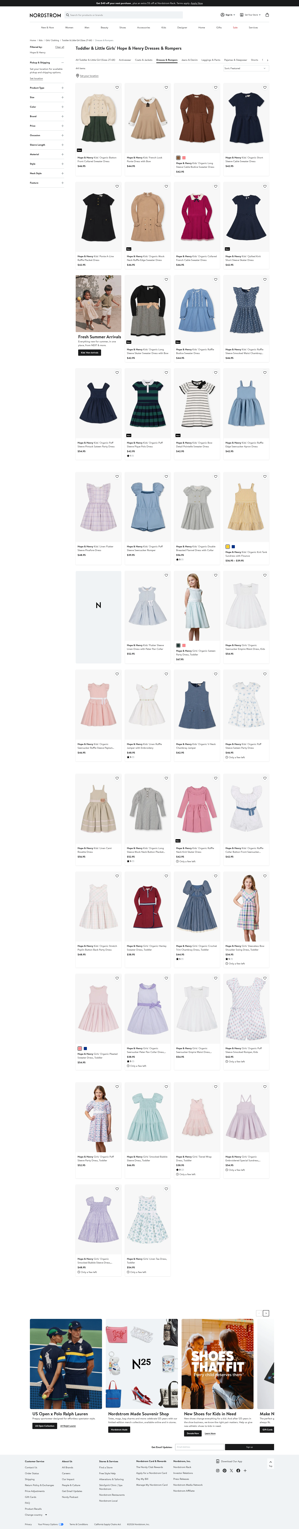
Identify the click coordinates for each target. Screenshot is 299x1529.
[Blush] (183, 157)
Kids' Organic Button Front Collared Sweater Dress (97, 159)
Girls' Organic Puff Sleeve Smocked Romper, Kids (243, 1050)
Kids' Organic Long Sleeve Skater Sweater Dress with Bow (147, 351)
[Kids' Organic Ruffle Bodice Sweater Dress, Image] (197, 310)
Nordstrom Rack (182, 1467)
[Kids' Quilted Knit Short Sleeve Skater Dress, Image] (246, 217)
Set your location (89, 75)
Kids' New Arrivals (89, 352)
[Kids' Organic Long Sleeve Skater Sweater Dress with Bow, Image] (148, 310)
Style (32, 163)
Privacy (28, 1524)
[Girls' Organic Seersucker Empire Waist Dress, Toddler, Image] (197, 1009)
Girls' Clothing (52, 40)
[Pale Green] (178, 645)
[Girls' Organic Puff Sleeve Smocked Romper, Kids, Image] (246, 1009)
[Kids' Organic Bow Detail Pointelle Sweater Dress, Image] (197, 403)
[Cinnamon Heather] (178, 157)
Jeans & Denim (189, 60)
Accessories (143, 27)
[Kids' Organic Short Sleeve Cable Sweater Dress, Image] (246, 118)
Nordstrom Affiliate (184, 1490)
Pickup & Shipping (40, 62)
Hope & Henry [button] (37, 52)
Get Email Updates (72, 1491)
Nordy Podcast (70, 1497)
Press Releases (181, 1479)
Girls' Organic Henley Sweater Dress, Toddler (146, 947)
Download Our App (231, 1461)
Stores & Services (108, 1461)
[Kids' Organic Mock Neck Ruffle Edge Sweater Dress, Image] (148, 217)
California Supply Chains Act (107, 1524)
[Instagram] (218, 1471)
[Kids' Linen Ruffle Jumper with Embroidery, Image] (148, 705)
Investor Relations (183, 1473)
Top (270, 1466)
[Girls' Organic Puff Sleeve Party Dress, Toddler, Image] (98, 1117)
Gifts (219, 27)
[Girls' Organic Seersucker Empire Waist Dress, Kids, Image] (246, 606)
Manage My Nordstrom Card (152, 1484)
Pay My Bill (142, 1479)
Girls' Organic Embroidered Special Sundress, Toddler (242, 1160)
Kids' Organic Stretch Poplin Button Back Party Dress (97, 947)
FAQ (27, 1503)
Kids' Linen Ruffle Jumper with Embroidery (144, 745)
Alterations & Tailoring (111, 1479)
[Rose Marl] (79, 1048)
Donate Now (193, 1433)
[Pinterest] (224, 1471)
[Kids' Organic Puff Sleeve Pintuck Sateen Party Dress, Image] (98, 403)
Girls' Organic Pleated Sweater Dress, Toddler (98, 1055)
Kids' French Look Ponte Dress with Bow (144, 159)
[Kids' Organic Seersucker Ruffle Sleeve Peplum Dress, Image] (98, 705)
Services (253, 27)
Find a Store (105, 1467)
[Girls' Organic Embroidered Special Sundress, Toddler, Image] (246, 1117)
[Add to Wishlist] (117, 87)
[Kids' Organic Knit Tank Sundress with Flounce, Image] (246, 507)
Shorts (254, 60)
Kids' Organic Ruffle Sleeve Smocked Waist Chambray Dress (244, 353)
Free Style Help (107, 1473)
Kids (163, 27)
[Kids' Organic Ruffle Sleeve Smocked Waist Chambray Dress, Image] (246, 310)
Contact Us (31, 1467)
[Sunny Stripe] (227, 546)
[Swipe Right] (266, 1313)
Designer (182, 27)
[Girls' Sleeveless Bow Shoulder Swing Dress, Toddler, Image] (246, 907)
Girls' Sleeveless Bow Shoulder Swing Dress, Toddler (244, 947)
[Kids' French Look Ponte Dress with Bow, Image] (148, 118)
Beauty (104, 27)
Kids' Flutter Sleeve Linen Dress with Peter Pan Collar (145, 647)
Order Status (32, 1473)
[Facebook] (238, 1471)
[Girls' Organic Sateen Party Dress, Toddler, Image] (197, 606)
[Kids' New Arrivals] (98, 303)
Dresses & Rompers (167, 60)
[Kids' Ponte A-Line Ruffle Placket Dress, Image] (98, 217)
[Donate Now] (218, 1364)
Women (69, 27)
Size (32, 97)
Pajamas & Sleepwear (235, 60)
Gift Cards (268, 1429)
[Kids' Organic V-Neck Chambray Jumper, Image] (197, 705)
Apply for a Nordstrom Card (151, 1473)
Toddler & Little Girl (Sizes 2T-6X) (77, 40)
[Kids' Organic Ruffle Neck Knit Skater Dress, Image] (197, 809)
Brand (33, 116)
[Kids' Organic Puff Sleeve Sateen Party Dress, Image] (246, 705)
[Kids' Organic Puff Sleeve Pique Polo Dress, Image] (148, 403)
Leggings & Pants (211, 60)
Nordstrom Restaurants (112, 1494)
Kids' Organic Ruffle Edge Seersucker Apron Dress (244, 444)
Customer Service (34, 1461)
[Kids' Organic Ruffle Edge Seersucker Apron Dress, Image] (246, 403)
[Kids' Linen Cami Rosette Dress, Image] (98, 809)
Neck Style (36, 173)
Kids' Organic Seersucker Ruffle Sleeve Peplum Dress (95, 747)
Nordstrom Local (108, 1500)
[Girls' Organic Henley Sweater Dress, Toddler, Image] (148, 907)
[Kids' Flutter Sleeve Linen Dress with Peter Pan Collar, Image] (148, 606)
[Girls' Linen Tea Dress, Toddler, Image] (148, 1219)
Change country (33, 1514)
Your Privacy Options (48, 1524)
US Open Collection (44, 1425)
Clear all (59, 46)
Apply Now (197, 3)
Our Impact (68, 1479)
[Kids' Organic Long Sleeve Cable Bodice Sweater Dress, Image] (197, 118)
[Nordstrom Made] (142, 1364)
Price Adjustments (35, 1491)
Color (33, 106)
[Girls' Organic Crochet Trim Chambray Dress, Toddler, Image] (197, 907)
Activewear (125, 60)
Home (201, 27)
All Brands (67, 1467)
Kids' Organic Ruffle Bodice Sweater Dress (195, 351)
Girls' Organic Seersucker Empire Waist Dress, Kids (245, 647)
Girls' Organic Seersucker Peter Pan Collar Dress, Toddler (145, 1051)
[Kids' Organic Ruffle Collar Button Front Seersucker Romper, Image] (246, 809)
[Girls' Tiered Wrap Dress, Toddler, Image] (197, 1117)
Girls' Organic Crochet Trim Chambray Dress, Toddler (196, 947)
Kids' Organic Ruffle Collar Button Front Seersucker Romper (244, 851)
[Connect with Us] (245, 1471)
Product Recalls (33, 1508)
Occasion (35, 135)
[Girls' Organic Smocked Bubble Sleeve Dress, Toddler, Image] (98, 1219)
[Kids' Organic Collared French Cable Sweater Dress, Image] (197, 217)
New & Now (47, 27)
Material (34, 154)
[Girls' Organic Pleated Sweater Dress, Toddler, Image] (98, 1009)
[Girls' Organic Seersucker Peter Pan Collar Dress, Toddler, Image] (148, 1009)
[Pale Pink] (183, 645)
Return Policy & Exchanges (39, 1485)
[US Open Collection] (66, 1364)
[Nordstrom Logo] (45, 15)
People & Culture (71, 1485)
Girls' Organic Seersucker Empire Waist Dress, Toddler (193, 1051)
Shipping (30, 1479)
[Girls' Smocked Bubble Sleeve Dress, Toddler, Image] (148, 1117)
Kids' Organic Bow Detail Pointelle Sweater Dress (194, 444)
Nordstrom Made (119, 1429)
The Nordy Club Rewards (149, 1467)
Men (87, 27)
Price (32, 125)
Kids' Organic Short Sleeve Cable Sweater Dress (244, 159)
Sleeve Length (37, 144)
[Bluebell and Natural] (233, 546)
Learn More (210, 1433)
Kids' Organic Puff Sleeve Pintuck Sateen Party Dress (96, 444)
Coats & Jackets (143, 60)
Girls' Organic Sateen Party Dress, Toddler (196, 652)
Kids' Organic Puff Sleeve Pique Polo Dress (145, 444)
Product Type (37, 87)
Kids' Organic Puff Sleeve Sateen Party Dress (243, 745)
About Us (67, 1461)
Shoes (122, 27)
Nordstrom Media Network (188, 1484)
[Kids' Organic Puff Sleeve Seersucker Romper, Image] (148, 507)
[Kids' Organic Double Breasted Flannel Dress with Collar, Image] (197, 507)
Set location (36, 78)
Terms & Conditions (79, 1524)
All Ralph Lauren (68, 1425)
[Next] (267, 60)
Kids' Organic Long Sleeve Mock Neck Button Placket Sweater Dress (145, 851)
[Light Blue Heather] (85, 1048)
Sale (235, 27)
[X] (231, 1471)
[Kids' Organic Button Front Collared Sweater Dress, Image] (98, 118)
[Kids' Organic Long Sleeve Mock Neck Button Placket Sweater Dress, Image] (148, 809)
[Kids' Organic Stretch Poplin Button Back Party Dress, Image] (98, 907)
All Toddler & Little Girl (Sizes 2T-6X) (95, 60)
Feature (34, 182)
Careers (66, 1473)
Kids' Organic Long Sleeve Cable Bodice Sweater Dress (195, 165)
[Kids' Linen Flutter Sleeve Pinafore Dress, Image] (98, 507)
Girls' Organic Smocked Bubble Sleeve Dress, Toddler (94, 1262)
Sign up (249, 1447)
